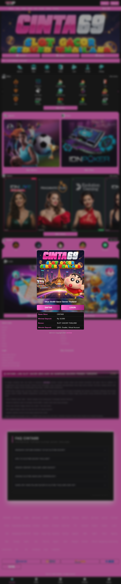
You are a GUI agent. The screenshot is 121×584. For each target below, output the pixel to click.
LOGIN (72, 307)
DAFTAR (48, 307)
